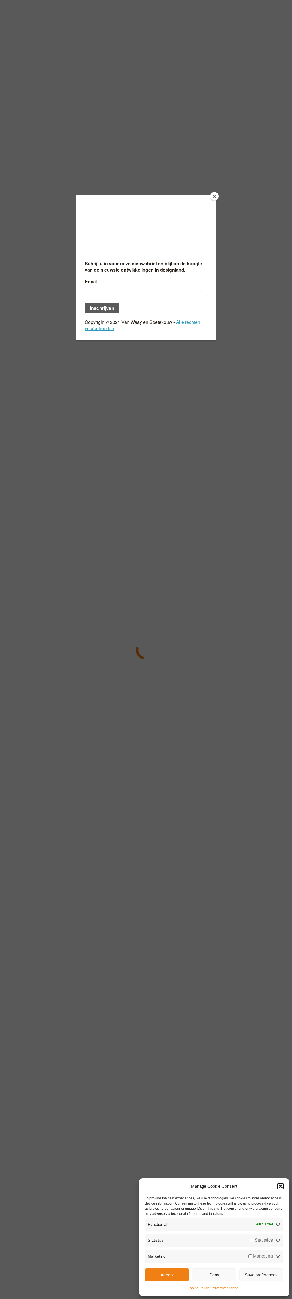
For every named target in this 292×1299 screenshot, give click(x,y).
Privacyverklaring (225, 1288)
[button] (280, 1186)
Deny (214, 1274)
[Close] (214, 196)
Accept (167, 1274)
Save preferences (261, 1274)
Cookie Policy (198, 1288)
